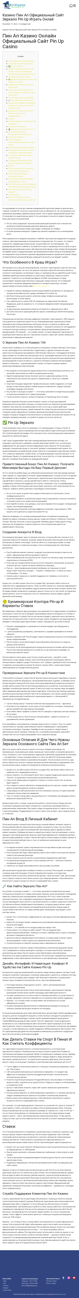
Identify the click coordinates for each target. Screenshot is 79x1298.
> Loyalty (48, 1256)
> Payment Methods (27, 1265)
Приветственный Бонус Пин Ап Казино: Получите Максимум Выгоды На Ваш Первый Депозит (21, 71)
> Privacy (5, 1263)
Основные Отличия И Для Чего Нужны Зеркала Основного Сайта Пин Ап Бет (21, 92)
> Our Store (24, 1268)
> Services (24, 1261)
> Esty (4, 1283)
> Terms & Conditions (8, 1270)
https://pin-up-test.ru (41, 286)
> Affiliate (49, 1259)
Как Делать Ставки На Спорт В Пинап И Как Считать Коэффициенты (20, 113)
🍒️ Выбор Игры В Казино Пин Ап (21, 129)
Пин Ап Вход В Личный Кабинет (21, 98)
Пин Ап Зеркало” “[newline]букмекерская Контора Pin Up (21, 142)
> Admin (4, 1256)
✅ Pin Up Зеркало (15, 66)
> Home (4, 1259)
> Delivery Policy (7, 1265)
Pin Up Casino (13, 195)
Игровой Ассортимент (17, 126)
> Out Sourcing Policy (8, 1268)
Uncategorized (24, 24)
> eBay (4, 1281)
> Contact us (25, 1259)
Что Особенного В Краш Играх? (21, 61)
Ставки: (11, 119)
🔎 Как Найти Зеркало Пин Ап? (20, 100)
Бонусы (11, 166)
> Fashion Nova (6, 1290)
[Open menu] (74, 5)
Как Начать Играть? (16, 137)
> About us (5, 1261)
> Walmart (5, 1288)
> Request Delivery (26, 1263)
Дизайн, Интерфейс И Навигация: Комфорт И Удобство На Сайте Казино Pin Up (22, 105)
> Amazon (5, 1286)
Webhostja (62, 1294)
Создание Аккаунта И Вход (19, 77)
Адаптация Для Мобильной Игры (21, 147)
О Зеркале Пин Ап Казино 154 (20, 64)
